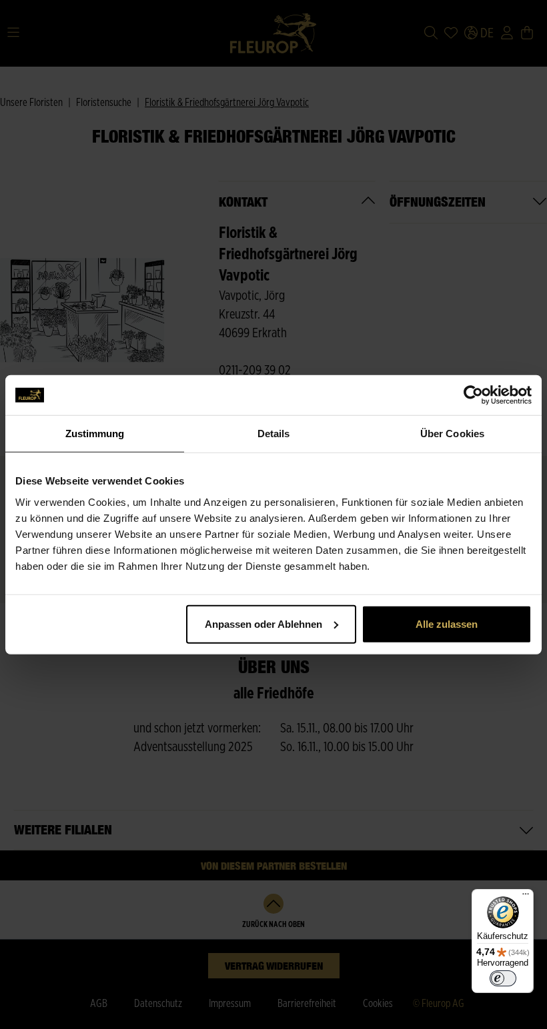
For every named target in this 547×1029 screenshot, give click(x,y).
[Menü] (526, 897)
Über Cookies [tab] (452, 433)
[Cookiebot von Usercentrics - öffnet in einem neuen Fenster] (473, 395)
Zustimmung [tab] (95, 433)
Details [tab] (273, 433)
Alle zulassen (447, 623)
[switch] (503, 978)
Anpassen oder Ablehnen (263, 623)
